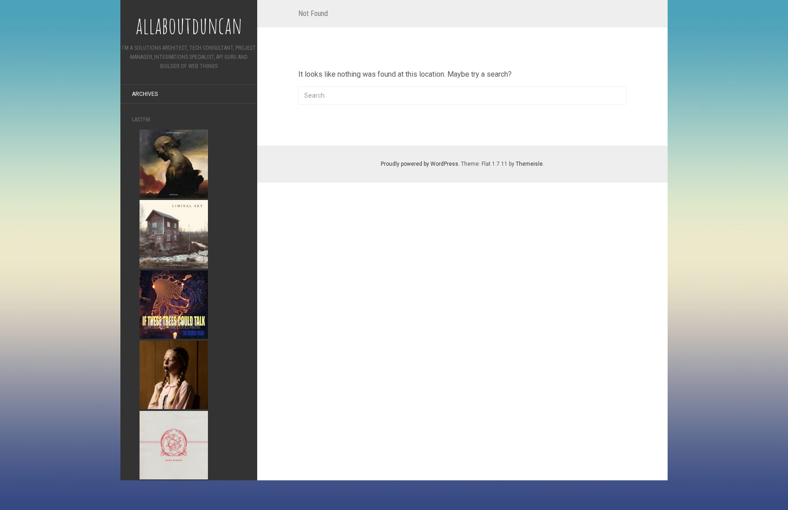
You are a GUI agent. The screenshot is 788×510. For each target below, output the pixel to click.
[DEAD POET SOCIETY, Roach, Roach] (174, 374)
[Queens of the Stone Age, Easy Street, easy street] (174, 444)
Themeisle (529, 164)
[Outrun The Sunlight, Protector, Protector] (174, 163)
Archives (145, 94)
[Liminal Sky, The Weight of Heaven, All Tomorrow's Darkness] (174, 233)
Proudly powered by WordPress (419, 164)
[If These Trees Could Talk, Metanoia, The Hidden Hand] (174, 303)
